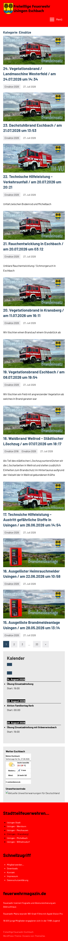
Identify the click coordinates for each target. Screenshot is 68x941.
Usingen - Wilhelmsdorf (18, 841)
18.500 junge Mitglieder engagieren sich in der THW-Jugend (31, 920)
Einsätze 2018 (12, 451)
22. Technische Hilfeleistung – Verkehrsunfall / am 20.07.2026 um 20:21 (32, 181)
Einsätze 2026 (12, 86)
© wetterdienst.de (13, 782)
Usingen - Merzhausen (17, 830)
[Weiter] (9, 672)
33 (37, 644)
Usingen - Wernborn (16, 826)
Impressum (12, 876)
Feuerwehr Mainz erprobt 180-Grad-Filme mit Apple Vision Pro (33, 913)
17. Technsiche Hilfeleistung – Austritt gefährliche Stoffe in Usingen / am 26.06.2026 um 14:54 (32, 519)
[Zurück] (9, 664)
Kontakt (11, 872)
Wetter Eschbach (13, 756)
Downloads (12, 868)
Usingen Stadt (14, 822)
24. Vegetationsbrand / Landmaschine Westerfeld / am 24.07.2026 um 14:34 (29, 73)
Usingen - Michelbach (17, 838)
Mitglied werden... (15, 864)
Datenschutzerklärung (17, 880)
